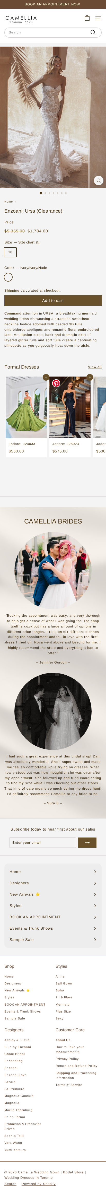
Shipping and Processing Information (76, 1075)
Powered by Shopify (39, 1184)
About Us (63, 1040)
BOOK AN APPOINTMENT (25, 1004)
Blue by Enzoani (17, 1047)
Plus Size (63, 1011)
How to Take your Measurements (70, 1049)
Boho (60, 990)
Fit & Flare (64, 997)
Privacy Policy (67, 1059)
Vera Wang (13, 1143)
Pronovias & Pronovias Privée (22, 1126)
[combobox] (53, 33)
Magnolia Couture (19, 1096)
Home (8, 201)
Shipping (11, 290)
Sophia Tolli (14, 1136)
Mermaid (63, 1004)
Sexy (60, 1018)
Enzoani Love (15, 1075)
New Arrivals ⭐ (17, 990)
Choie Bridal (14, 1054)
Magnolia (12, 1103)
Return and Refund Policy (77, 1066)
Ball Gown (64, 983)
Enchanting (13, 1061)
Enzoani (11, 1068)
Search (10, 1184)
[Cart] (87, 18)
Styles (9, 997)
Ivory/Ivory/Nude (8, 277)
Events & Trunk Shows (22, 1011)
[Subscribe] (87, 843)
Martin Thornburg (18, 1110)
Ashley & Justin (17, 1040)
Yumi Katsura (15, 1150)
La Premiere (14, 1089)
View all (95, 367)
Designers (12, 983)
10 (10, 252)
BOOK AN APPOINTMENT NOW (52, 4)
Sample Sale (14, 1018)
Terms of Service (69, 1085)
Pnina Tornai (14, 1117)
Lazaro (10, 1082)
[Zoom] (98, 180)
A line (60, 976)
